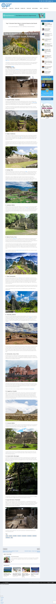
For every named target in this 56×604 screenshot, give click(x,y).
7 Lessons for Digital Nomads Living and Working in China (48, 72)
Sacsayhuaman (32, 388)
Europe (49, 36)
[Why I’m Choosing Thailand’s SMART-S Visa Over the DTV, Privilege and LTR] (43, 24)
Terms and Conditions (36, 582)
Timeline (41, 582)
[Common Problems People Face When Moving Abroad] (43, 29)
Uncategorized (50, 26)
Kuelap (26, 171)
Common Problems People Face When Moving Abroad (47, 29)
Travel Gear (17, 8)
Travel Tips (11, 8)
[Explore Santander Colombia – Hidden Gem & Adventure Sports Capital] (26, 569)
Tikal (19, 277)
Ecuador (19, 535)
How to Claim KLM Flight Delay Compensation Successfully (48, 67)
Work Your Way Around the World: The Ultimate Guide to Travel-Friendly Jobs (48, 62)
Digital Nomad (35, 8)
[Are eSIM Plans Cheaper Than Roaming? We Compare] (43, 39)
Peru (12, 537)
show (12, 66)
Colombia (14, 535)
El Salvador (24, 535)
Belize (7, 535)
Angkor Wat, (7, 60)
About (41, 8)
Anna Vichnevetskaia (15, 26)
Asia (48, 73)
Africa (49, 58)
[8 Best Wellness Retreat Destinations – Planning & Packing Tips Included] (17, 569)
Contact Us (46, 8)
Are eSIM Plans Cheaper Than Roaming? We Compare (48, 40)
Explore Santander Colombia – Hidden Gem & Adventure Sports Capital (26, 574)
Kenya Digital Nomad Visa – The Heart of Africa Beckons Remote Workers (48, 56)
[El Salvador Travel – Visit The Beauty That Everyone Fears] (8, 569)
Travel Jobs (29, 8)
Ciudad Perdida (34, 102)
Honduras (34, 535)
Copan (21, 137)
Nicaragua (8, 537)
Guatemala (29, 535)
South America (25, 26)
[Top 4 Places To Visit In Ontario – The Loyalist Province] (35, 569)
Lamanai (27, 207)
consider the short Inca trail (20, 250)
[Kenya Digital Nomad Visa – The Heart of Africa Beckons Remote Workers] (43, 56)
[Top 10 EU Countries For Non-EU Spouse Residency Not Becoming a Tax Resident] (43, 34)
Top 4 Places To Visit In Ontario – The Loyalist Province (35, 574)
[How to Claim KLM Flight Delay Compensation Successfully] (43, 67)
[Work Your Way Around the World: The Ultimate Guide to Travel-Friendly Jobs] (43, 62)
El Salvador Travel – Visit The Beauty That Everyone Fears (7, 574)
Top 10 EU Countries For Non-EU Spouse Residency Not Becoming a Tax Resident (48, 34)
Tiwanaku (30, 317)
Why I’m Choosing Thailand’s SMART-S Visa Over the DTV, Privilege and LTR (48, 24)
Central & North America (31, 26)
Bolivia (10, 535)
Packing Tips (23, 8)
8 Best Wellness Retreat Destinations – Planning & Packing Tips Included (17, 574)
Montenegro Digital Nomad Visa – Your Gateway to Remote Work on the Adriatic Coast (48, 51)
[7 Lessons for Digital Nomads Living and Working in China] (43, 72)
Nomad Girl (6, 582)
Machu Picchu (15, 238)
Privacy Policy (30, 582)
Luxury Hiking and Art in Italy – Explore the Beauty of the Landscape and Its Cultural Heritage (48, 45)
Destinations (4, 8)
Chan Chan (17, 69)
